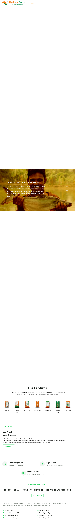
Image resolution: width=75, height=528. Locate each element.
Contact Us (61, 3)
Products (39, 3)
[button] (72, 3)
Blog (67, 3)
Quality (46, 3)
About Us (52, 3)
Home (32, 3)
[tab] (66, 185)
